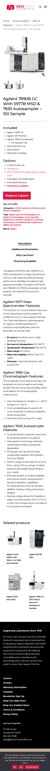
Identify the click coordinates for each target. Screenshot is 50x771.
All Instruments (38, 208)
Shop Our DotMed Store (16, 705)
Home (6, 21)
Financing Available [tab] (25, 261)
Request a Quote (16, 195)
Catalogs (8, 692)
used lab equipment (24, 220)
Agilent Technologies (13, 217)
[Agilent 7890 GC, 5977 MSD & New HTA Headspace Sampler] (37, 581)
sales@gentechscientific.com (17, 739)
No (21, 767)
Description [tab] (25, 243)
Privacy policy (32, 767)
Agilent (13, 229)
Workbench (13, 168)
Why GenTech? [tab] (25, 255)
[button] (45, 7)
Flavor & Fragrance (12, 210)
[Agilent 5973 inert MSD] (14, 581)
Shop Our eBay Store (14, 701)
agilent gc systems (12, 225)
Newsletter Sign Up (13, 696)
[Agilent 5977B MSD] (37, 539)
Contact (7, 683)
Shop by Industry (21, 21)
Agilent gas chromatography (22, 214)
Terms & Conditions (14, 709)
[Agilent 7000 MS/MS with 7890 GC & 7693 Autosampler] (14, 539)
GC (38, 214)
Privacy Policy (10, 714)
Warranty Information (15, 687)
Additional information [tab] (25, 249)
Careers (7, 678)
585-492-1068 (10, 736)
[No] (46, 761)
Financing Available (17, 186)
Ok (14, 767)
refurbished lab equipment (29, 222)
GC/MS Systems (22, 208)
